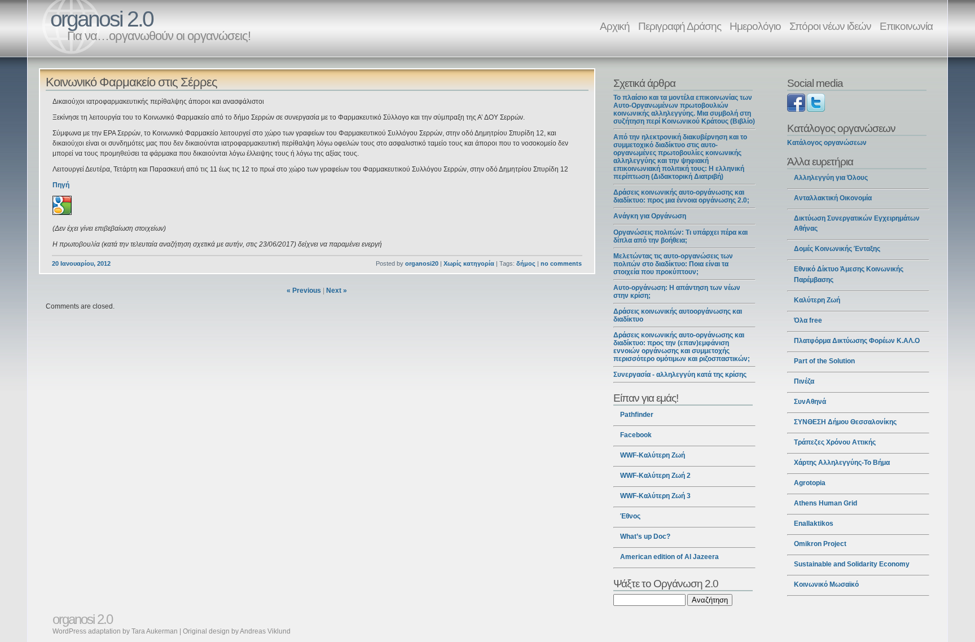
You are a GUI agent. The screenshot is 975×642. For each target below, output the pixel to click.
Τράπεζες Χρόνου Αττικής (835, 442)
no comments (561, 263)
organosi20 (421, 263)
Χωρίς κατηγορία (468, 263)
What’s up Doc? (645, 536)
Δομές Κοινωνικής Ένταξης (837, 249)
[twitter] (816, 109)
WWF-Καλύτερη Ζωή (652, 455)
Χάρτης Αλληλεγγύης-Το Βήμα (842, 463)
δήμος (525, 263)
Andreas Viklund (265, 631)
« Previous (304, 290)
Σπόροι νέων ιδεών (830, 26)
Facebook (636, 435)
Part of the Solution (824, 361)
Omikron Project (820, 544)
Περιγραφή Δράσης (679, 26)
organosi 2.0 (101, 19)
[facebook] (796, 109)
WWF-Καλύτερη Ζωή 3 (655, 496)
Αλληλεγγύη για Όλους (831, 178)
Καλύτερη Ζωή (817, 300)
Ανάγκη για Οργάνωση (649, 216)
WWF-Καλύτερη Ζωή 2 (655, 476)
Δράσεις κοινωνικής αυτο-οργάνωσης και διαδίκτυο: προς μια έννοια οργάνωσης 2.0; (681, 196)
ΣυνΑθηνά (810, 402)
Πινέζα (804, 381)
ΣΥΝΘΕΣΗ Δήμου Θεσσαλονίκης (845, 422)
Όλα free (808, 320)
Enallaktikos (813, 523)
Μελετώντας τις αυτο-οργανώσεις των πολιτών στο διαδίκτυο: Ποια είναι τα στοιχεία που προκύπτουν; (673, 264)
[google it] (62, 213)
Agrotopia (809, 483)
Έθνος (630, 516)
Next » (336, 290)
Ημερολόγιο (755, 26)
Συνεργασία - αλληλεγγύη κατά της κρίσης (679, 375)
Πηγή (60, 185)
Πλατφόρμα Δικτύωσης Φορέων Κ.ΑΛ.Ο (857, 341)
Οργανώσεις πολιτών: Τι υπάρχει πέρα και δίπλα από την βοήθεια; (680, 236)
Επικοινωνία (906, 26)
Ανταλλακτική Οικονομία (833, 198)
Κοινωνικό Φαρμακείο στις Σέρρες (131, 82)
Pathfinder (636, 415)
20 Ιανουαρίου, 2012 (81, 263)
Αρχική (615, 26)
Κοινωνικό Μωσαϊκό (826, 584)
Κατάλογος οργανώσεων (827, 143)
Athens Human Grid (825, 503)
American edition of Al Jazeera (669, 557)
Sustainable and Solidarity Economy (852, 564)
